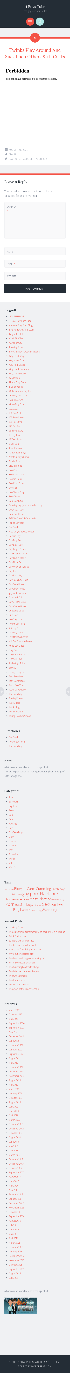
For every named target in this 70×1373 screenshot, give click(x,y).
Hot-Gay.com (15, 619)
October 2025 (15, 1014)
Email (11, 263)
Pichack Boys (15, 658)
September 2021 (16, 1053)
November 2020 (16, 1075)
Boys (11, 810)
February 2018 (16, 1159)
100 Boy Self (15, 413)
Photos (12, 841)
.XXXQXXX (13, 408)
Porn (38, 158)
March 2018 (14, 1154)
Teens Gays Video (17, 689)
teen (52, 904)
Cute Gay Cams (16, 514)
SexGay (12, 667)
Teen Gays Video (17, 680)
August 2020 (15, 1080)
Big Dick (13, 806)
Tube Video (14, 854)
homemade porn (17, 899)
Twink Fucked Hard (18, 936)
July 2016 (13, 1225)
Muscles (55, 899)
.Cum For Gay (15, 342)
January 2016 (15, 1251)
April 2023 (13, 1032)
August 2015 (15, 1273)
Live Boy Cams (16, 927)
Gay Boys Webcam (18, 553)
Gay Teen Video (16, 584)
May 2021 (13, 1062)
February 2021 (16, 1067)
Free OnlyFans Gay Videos (21, 531)
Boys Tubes (14, 496)
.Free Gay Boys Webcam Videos (24, 351)
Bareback (13, 801)
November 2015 (16, 1260)
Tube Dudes (14, 702)
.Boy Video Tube (17, 334)
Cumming (43, 888)
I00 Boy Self (14, 628)
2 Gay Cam (14, 443)
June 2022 (14, 1040)
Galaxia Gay (15, 535)
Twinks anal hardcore (19, 984)
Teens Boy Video (17, 685)
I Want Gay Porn (17, 623)
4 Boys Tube (35, 6)
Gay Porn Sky (15, 575)
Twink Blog (14, 707)
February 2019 (16, 1124)
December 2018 (16, 1128)
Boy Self (13, 487)
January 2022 (15, 1049)
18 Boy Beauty (16, 430)
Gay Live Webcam (17, 557)
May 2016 (13, 1233)
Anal (11, 797)
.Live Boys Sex (16, 386)
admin (12, 154)
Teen (11, 849)
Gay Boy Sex (15, 540)
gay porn (14, 158)
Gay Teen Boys (16, 832)
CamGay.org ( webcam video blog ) (26, 505)
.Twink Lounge (16, 399)
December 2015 (16, 1255)
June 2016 (14, 1229)
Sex (45, 158)
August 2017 (15, 1176)
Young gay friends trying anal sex (25, 949)
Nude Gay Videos (17, 645)
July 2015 (13, 1277)
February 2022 (16, 1045)
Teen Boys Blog (16, 676)
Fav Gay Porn (15, 527)
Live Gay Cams (16, 632)
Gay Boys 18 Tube (17, 549)
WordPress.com (41, 1366)
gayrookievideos (17, 593)
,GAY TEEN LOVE (16, 316)
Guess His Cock (16, 610)
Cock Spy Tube (16, 509)
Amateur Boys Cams (19, 456)
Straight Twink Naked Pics (21, 940)
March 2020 (14, 1089)
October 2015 (15, 1264)
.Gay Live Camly (16, 356)
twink (25, 909)
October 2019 (15, 1097)
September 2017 (16, 1172)
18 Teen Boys (15, 439)
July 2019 (13, 1106)
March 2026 (14, 1010)
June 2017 (14, 1181)
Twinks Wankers (16, 711)
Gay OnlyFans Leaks (19, 566)
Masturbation (40, 899)
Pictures (13, 845)
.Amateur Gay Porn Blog (21, 325)
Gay (11, 827)
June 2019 (14, 1111)
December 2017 (16, 1163)
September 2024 (16, 1023)
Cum (11, 819)
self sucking (37, 905)
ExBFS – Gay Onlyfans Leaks (22, 518)
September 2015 (16, 1269)
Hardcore (28, 158)
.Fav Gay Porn (16, 347)
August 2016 (15, 1220)
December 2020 (16, 1071)
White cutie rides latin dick (21, 953)
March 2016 (14, 1242)
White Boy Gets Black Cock (22, 962)
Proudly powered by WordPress (29, 1362)
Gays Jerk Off (15, 597)
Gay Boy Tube (15, 544)
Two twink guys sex (18, 975)
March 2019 (14, 1119)
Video (11, 863)
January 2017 (15, 1198)
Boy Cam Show (16, 474)
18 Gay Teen (15, 435)
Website (11, 276)
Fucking (13, 823)
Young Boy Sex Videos (20, 715)
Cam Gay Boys (16, 500)
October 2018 (15, 1132)
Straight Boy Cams (18, 672)
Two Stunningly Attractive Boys (24, 966)
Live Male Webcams (18, 636)
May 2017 (13, 1185)
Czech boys (58, 889)
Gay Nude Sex (15, 562)
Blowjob (20, 888)
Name (11, 251)
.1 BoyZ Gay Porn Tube (20, 320)
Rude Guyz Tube (17, 663)
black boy (9, 889)
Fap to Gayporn (16, 522)
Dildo (14, 894)
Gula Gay (13, 615)
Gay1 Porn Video (17, 588)
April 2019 (13, 1115)
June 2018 (14, 1141)
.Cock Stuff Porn (17, 338)
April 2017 (13, 1190)
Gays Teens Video (17, 606)
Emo (20, 894)
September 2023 (16, 1027)
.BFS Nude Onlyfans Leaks (21, 329)
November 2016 (16, 1207)
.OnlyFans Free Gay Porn (21, 391)
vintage (39, 910)
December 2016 (16, 1203)
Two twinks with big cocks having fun (27, 958)
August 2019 (15, 1102)
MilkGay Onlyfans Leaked (21, 641)
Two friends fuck (17, 980)
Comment (12, 209)
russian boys (24, 904)
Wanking (50, 909)
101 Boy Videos (16, 417)
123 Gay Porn (15, 426)
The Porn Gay (15, 694)
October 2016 (15, 1212)
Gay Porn (13, 571)
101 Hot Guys (15, 421)
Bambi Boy (14, 461)
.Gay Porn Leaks (17, 364)
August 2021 (15, 1058)
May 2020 (13, 1084)
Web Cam (13, 867)
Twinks (12, 858)
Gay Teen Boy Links (18, 579)
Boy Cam (13, 470)
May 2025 (13, 1018)
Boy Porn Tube (16, 483)
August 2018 (15, 1137)
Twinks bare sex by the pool (22, 945)
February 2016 (16, 1247)
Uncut (33, 910)
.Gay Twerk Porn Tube (19, 369)
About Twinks (15, 448)
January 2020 (15, 1093)
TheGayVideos (16, 698)
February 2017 (16, 1194)
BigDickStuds (15, 465)
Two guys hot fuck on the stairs (24, 988)
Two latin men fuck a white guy (24, 971)
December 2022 (16, 1036)
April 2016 (13, 1238)
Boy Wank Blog (16, 492)
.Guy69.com (14, 377)
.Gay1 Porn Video (17, 373)
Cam (11, 814)
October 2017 (15, 1168)
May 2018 (13, 1146)
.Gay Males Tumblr (17, 360)
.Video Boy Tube (16, 404)
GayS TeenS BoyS (17, 601)
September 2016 (16, 1216)
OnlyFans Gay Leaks (19, 654)
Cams (31, 888)
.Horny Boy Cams (17, 382)
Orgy (11, 836)
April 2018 (13, 1150)
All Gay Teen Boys (17, 452)
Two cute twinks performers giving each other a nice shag (37, 931)
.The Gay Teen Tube (18, 395)
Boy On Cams (15, 478)
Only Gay (13, 650)
